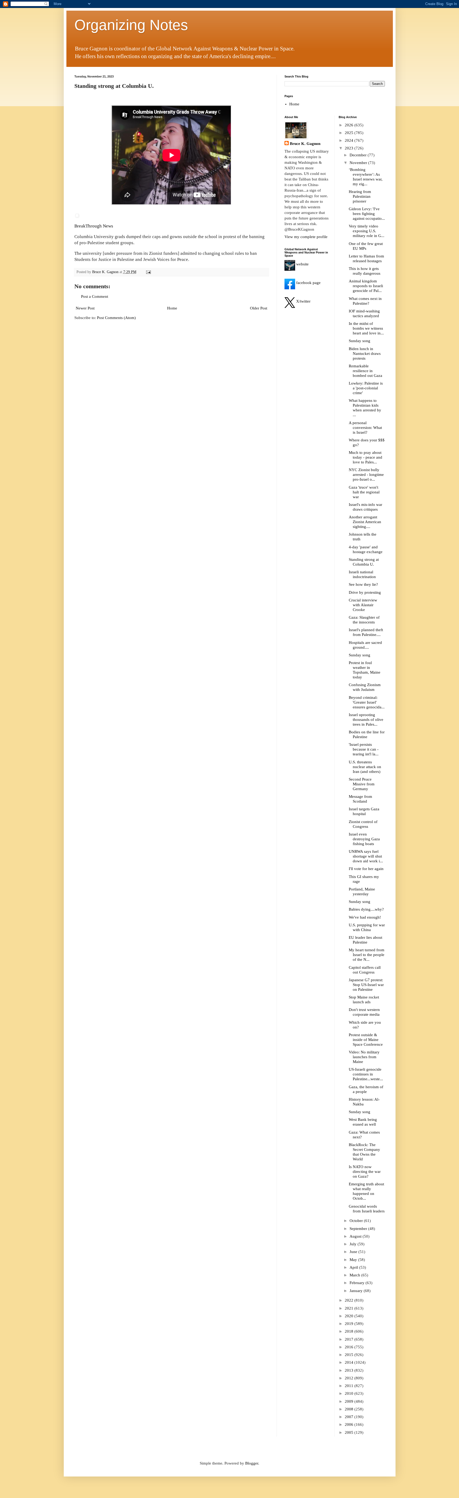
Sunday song (359, 341)
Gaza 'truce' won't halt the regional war (364, 492)
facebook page (308, 283)
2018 (349, 1331)
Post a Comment (94, 296)
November (359, 163)
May (354, 1260)
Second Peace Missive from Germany (362, 784)
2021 (349, 1308)
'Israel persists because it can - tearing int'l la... (364, 749)
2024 (349, 140)
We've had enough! (365, 917)
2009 (349, 1401)
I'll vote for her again (366, 869)
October (357, 1221)
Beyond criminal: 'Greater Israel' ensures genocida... (367, 702)
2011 (349, 1386)
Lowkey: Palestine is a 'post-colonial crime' (366, 388)
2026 (349, 125)
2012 (349, 1378)
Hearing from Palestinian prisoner (360, 196)
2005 (349, 1432)
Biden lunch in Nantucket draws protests (365, 353)
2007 (349, 1417)
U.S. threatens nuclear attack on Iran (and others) (365, 767)
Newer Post (85, 308)
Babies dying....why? (366, 909)
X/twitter (303, 301)
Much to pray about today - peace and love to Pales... (365, 457)
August (356, 1236)
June (354, 1252)
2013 (349, 1370)
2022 (349, 1300)
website (302, 264)
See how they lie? (363, 584)
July (354, 1244)
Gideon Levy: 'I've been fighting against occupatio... (367, 214)
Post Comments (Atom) (116, 318)
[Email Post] (148, 272)
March (355, 1275)
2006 (349, 1424)
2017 (349, 1339)
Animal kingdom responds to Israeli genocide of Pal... (366, 286)
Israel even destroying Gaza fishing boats (364, 839)
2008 (349, 1409)
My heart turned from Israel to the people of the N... (366, 955)
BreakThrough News (93, 226)
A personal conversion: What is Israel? (365, 427)
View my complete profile (306, 237)
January (357, 1291)
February (358, 1283)
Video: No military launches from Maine (364, 1057)
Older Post (258, 308)
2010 (349, 1393)
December (359, 155)
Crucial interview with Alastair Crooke (363, 605)
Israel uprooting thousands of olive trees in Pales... (366, 719)
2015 (349, 1355)
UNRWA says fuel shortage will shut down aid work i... (366, 856)
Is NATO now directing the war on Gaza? (365, 1171)
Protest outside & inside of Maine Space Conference (366, 1040)
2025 (349, 133)
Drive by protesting (365, 592)
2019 (349, 1323)
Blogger (251, 1463)
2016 (349, 1347)
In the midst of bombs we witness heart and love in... (366, 328)
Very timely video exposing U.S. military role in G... (366, 231)
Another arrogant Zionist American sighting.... (365, 522)
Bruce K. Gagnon (305, 143)
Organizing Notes (131, 25)
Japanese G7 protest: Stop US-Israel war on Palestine (366, 985)
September (359, 1228)
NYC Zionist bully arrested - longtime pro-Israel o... (366, 474)
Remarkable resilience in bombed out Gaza (365, 371)
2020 (349, 1316)
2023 (349, 148)
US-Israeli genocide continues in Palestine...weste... (366, 1074)
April (354, 1267)
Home (172, 308)
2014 (349, 1362)
